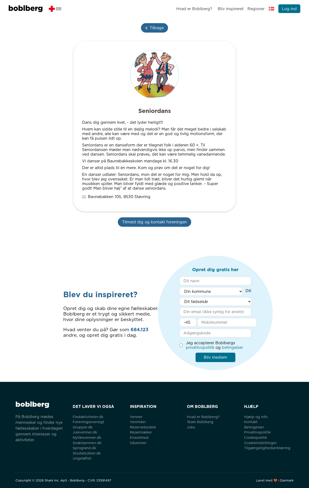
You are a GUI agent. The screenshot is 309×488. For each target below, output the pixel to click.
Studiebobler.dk (87, 453)
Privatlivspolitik (257, 432)
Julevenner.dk (85, 432)
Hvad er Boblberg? (194, 9)
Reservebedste (143, 427)
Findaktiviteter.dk (88, 417)
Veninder (138, 422)
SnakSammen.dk (87, 443)
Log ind (289, 9)
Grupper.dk (82, 427)
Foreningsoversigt (88, 422)
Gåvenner (138, 443)
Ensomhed (139, 437)
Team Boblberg (200, 422)
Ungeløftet (82, 458)
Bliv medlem (215, 357)
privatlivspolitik (200, 347)
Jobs (191, 427)
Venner (136, 417)
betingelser (232, 347)
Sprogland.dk (84, 448)
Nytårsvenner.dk (87, 437)
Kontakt (251, 422)
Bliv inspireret (230, 9)
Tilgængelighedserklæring (267, 448)
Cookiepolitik (255, 437)
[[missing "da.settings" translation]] (271, 9)
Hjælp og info (255, 417)
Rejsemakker (141, 432)
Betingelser (254, 427)
